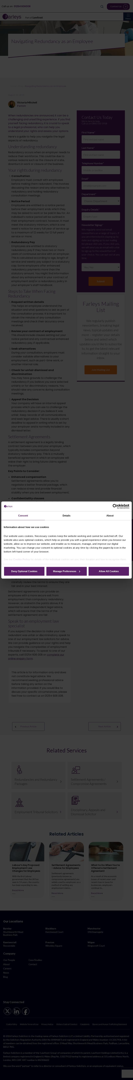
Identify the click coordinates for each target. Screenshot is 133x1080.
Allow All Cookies (109, 571)
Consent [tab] (23, 515)
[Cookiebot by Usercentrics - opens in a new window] (115, 506)
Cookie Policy (21, 559)
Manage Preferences (64, 571)
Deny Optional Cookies (24, 571)
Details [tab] (67, 515)
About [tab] (110, 515)
